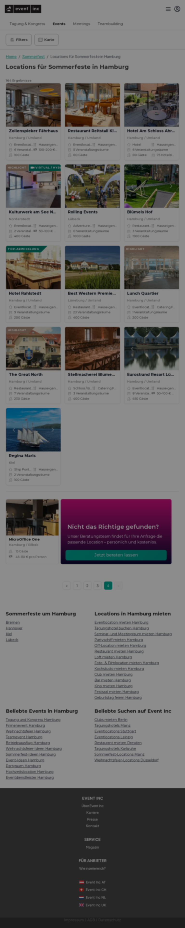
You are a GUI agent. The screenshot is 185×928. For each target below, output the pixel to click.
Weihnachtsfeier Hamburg (28, 731)
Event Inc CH (96, 890)
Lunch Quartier (143, 293)
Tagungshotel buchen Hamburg (121, 628)
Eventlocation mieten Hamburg (121, 622)
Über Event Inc (93, 806)
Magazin (92, 847)
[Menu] (168, 9)
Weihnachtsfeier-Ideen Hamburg (34, 748)
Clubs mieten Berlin (110, 720)
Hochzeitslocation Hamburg (29, 772)
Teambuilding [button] (110, 23)
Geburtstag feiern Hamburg (118, 697)
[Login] (177, 9)
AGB (91, 920)
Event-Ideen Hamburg (25, 760)
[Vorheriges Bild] (14, 105)
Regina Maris (22, 455)
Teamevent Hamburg (24, 737)
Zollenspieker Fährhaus (33, 131)
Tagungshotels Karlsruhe (115, 748)
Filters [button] (21, 39)
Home (11, 56)
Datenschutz (109, 920)
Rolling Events (83, 212)
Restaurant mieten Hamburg (119, 651)
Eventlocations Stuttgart (115, 731)
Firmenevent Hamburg (25, 725)
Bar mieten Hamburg (112, 680)
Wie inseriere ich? (92, 868)
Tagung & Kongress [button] (27, 23)
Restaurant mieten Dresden (118, 743)
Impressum (74, 920)
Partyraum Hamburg (23, 766)
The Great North (26, 374)
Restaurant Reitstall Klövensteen (102, 131)
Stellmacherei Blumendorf (95, 374)
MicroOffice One (24, 539)
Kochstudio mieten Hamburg (119, 669)
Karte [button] (49, 39)
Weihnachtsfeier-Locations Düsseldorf (126, 760)
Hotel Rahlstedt (25, 293)
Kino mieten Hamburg (113, 686)
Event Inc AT (96, 882)
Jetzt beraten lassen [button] (116, 555)
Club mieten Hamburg (113, 674)
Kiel (9, 634)
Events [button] (59, 23)
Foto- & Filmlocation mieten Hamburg (126, 663)
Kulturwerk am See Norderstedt (42, 212)
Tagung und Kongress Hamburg (33, 720)
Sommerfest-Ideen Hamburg (31, 754)
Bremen (13, 622)
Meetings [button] (81, 23)
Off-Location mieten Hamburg (120, 645)
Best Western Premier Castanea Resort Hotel (115, 293)
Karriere (92, 812)
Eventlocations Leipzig (113, 737)
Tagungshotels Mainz (112, 725)
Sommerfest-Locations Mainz (119, 754)
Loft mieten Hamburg (113, 657)
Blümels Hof (139, 212)
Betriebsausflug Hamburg (28, 743)
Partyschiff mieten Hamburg (118, 640)
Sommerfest (33, 56)
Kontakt (92, 825)
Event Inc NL (96, 897)
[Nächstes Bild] (53, 105)
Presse (92, 819)
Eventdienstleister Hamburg (30, 777)
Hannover (14, 628)
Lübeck (12, 640)
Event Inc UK (96, 905)
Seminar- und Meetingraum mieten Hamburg (133, 634)
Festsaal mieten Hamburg (116, 692)
